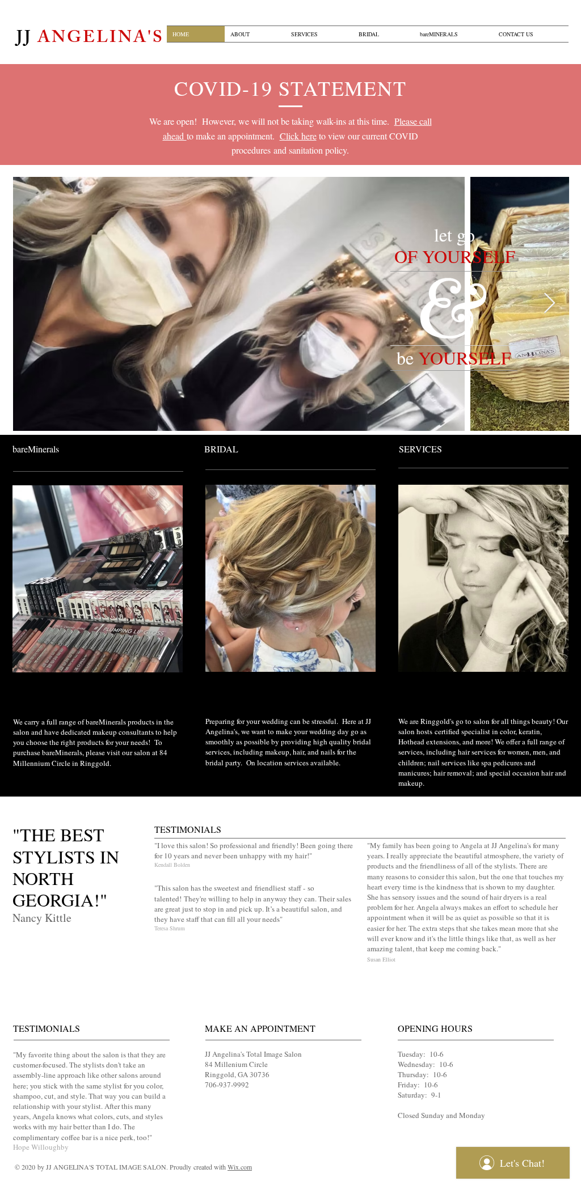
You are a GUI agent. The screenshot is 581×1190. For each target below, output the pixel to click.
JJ (90, 39)
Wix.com (240, 1166)
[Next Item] (549, 304)
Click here (298, 136)
